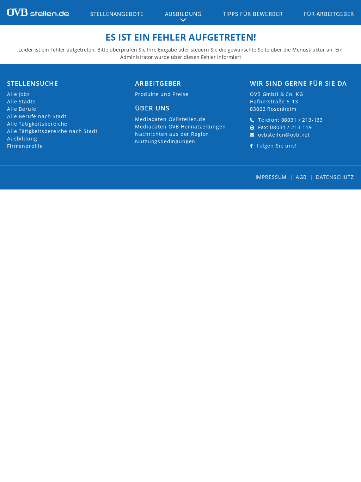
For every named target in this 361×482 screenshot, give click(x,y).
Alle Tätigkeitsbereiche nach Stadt (52, 131)
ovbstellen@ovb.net (284, 134)
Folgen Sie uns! (277, 145)
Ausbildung (22, 138)
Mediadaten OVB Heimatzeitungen (180, 126)
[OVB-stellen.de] (38, 11)
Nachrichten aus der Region (172, 134)
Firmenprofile (25, 146)
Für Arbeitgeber (329, 13)
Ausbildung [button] (183, 13)
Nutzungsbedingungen (165, 141)
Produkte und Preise (162, 94)
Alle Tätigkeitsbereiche (37, 123)
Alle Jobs (18, 94)
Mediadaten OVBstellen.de (170, 119)
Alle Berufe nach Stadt (36, 116)
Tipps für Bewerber (253, 13)
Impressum (271, 177)
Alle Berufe (21, 109)
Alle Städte (21, 101)
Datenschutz (335, 177)
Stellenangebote (117, 13)
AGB (301, 177)
